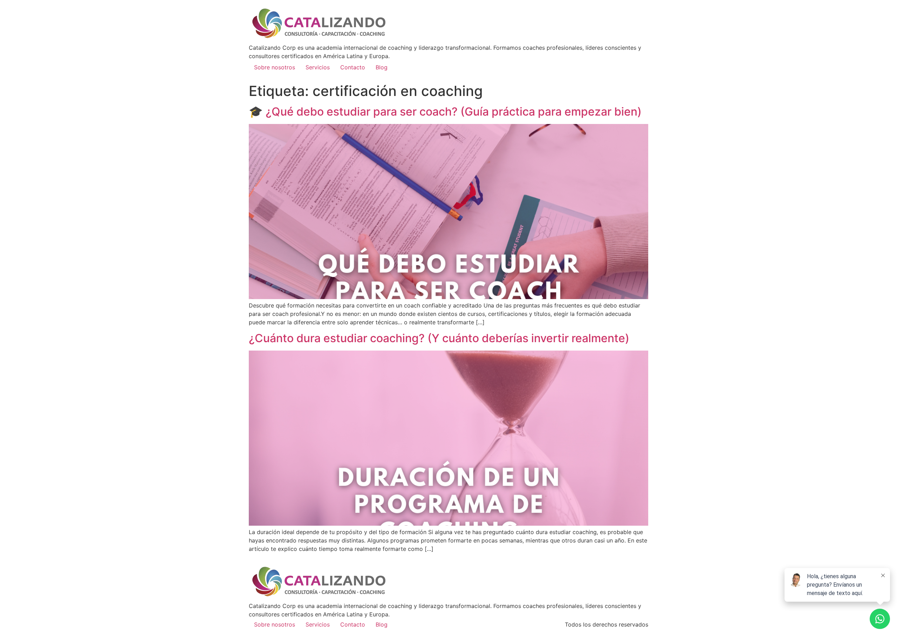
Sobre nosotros (274, 67)
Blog (382, 67)
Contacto (352, 67)
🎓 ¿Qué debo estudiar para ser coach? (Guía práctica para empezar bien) (445, 111)
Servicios (318, 67)
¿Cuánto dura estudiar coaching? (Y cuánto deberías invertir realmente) (439, 338)
